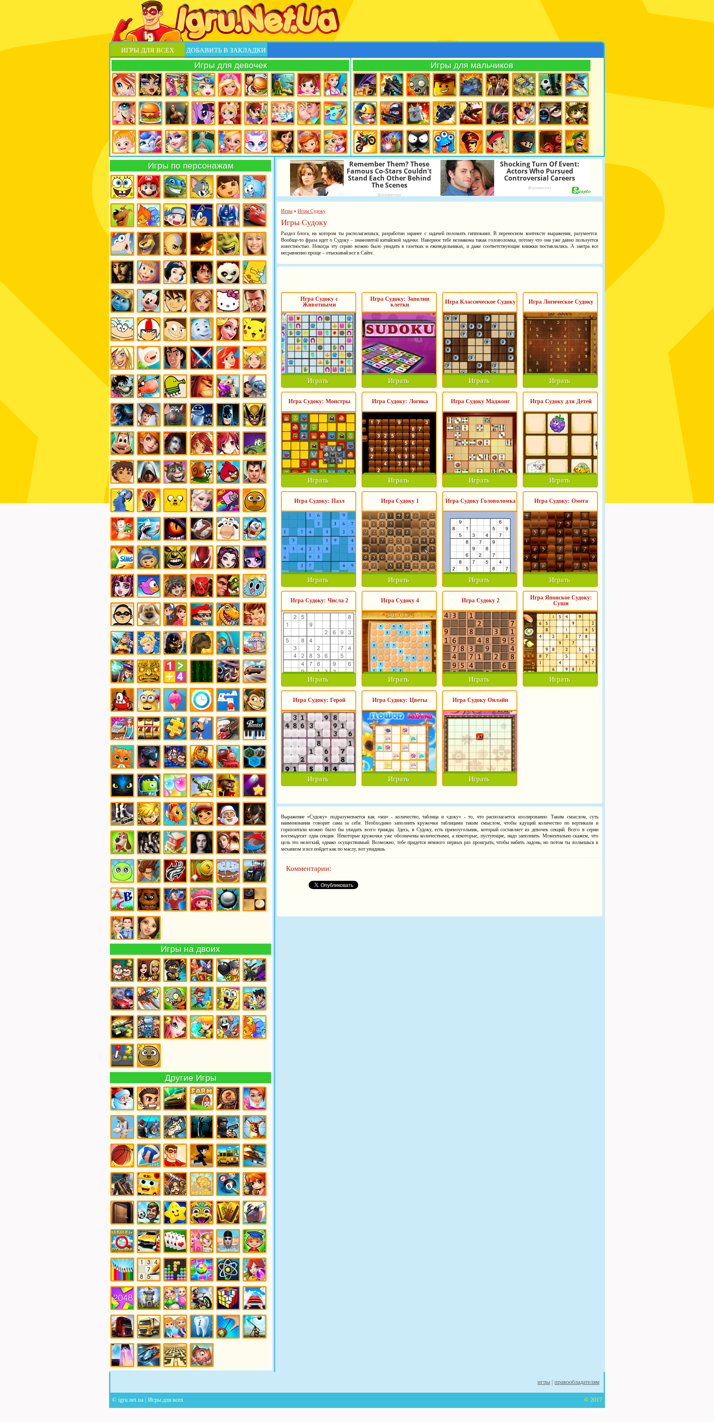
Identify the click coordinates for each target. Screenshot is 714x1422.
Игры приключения (177, 113)
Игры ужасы (201, 1127)
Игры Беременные (175, 1298)
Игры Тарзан (148, 871)
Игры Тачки (254, 215)
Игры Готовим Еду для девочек (256, 84)
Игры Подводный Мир (201, 757)
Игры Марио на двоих (201, 998)
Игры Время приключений (175, 500)
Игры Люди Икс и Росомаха (254, 415)
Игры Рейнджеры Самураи (148, 500)
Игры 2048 (122, 1298)
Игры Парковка (148, 1241)
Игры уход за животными (150, 141)
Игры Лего (444, 84)
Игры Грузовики (122, 1326)
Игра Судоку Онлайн (480, 700)
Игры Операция (203, 141)
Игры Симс (122, 557)
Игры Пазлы (175, 728)
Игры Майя (148, 671)
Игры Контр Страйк (391, 113)
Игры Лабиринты (175, 1355)
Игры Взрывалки (550, 141)
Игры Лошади (201, 643)
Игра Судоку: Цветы (399, 700)
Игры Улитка (201, 472)
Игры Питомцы (122, 757)
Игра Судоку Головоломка (480, 501)
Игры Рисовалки (122, 1269)
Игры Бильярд (228, 1184)
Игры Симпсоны (254, 272)
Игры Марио (148, 186)
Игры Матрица (201, 671)
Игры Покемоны (254, 329)
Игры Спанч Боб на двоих (228, 998)
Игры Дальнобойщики (148, 1326)
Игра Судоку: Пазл (319, 501)
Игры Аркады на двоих (122, 1055)
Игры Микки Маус (148, 301)
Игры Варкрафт (228, 586)
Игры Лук (228, 643)
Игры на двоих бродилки (201, 970)
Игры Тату (175, 871)
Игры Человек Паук (201, 557)
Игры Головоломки (228, 1298)
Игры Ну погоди (122, 386)
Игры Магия (122, 671)
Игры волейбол (148, 1155)
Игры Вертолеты (254, 1155)
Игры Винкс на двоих (175, 1027)
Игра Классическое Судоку (480, 302)
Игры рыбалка (148, 1127)
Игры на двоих (190, 949)
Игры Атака (175, 1184)
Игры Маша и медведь (148, 272)
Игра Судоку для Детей (561, 401)
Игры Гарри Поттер (201, 272)
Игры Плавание (228, 1241)
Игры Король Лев (201, 386)
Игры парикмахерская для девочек (203, 84)
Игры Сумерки (201, 842)
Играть (317, 381)
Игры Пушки (201, 785)
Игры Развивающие (254, 1241)
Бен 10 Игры (175, 301)
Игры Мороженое (175, 700)
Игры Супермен (254, 472)
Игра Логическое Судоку (560, 302)
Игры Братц (201, 301)
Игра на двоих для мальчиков (122, 970)
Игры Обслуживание (122, 728)
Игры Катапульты (254, 1326)
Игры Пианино (254, 728)
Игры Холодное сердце (201, 500)
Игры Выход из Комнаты (122, 1212)
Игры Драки (497, 84)
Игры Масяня (122, 329)
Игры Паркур (471, 113)
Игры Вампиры (175, 443)
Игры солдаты (175, 1127)
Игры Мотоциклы (365, 141)
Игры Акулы (148, 529)
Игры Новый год (122, 1098)
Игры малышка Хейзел (124, 141)
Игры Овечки (228, 529)
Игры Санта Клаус (228, 814)
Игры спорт (201, 1155)
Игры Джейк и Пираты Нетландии (497, 141)
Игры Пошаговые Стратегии (254, 757)
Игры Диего (122, 472)
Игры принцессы (177, 141)
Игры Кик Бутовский (148, 329)
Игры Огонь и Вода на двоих (254, 1027)
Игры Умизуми (148, 557)
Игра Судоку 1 (400, 501)
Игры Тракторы (254, 871)
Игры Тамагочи (122, 871)
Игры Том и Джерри (201, 186)
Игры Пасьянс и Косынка (175, 1241)
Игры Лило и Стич (254, 386)
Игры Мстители (391, 141)
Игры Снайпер (550, 113)
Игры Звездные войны (201, 358)
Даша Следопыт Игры (228, 186)
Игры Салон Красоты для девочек (254, 1098)
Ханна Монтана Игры (254, 243)
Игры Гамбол (254, 586)
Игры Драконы (175, 529)
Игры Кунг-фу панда (228, 272)
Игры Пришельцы (148, 785)
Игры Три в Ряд (201, 1269)
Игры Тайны (228, 842)
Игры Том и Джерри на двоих (228, 1027)
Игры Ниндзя (524, 141)
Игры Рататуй (175, 415)
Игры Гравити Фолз (175, 614)
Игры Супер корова (148, 386)
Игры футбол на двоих (254, 998)
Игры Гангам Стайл (122, 614)
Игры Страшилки (148, 842)
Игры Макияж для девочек (124, 113)
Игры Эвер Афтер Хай (228, 557)
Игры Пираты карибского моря (122, 272)
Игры (544, 1382)
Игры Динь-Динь (254, 614)
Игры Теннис (201, 871)
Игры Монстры (444, 141)
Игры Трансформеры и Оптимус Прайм (228, 215)
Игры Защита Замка (418, 113)
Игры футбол (550, 84)
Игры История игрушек (148, 415)
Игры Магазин (254, 643)
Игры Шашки (254, 899)
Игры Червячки (122, 529)
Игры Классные (148, 1098)
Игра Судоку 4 (400, 600)
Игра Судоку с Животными (319, 302)
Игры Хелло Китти (228, 301)
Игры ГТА (254, 301)
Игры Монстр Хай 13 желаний (122, 586)
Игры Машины (254, 671)
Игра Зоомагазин (335, 141)
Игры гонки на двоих (122, 998)
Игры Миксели (122, 700)
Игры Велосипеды (201, 1298)
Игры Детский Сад (175, 1326)
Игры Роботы (497, 113)
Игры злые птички (228, 472)
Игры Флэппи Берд (148, 586)
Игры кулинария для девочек (150, 113)
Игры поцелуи (309, 113)
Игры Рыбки (175, 814)
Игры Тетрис (175, 1269)
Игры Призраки (201, 529)
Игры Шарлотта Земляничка (201, 899)
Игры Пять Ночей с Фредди (148, 899)
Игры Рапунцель (228, 329)
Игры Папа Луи (201, 728)
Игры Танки (471, 84)
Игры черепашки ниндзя (175, 186)
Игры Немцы (471, 141)
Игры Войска (577, 141)
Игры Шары (228, 899)
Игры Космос (148, 1355)
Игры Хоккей (175, 899)
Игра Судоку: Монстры (319, 401)
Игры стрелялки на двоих (175, 970)
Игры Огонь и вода (148, 215)
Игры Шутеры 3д (122, 1184)
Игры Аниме (228, 443)
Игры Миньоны (148, 700)
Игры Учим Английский (122, 899)
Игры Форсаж (175, 1098)
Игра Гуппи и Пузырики (201, 614)
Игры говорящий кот (175, 472)
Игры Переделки (201, 1241)
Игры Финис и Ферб (122, 243)
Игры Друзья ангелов (122, 358)
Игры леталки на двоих (148, 998)
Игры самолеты (577, 84)
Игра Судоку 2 (481, 600)
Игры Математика (175, 671)
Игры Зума (201, 1212)
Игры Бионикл (201, 586)
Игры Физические (228, 1269)
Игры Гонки (365, 84)
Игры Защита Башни (148, 1298)
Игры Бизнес (201, 1184)
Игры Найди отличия (122, 1241)
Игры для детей (175, 1212)
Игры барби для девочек (229, 84)
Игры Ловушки (201, 1355)
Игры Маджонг (228, 1212)
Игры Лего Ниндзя (175, 643)
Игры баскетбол (122, 1155)
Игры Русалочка (228, 358)
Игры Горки (254, 1298)
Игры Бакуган (175, 586)
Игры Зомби (418, 84)
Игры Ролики (122, 814)
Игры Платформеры (148, 757)
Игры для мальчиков (472, 65)
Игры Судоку (148, 1269)
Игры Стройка (175, 842)
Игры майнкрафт (365, 113)
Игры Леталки (444, 113)
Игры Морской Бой (254, 1212)
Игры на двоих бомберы (228, 970)
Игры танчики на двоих (122, 1027)
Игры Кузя (122, 443)
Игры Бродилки (282, 84)
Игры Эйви (148, 928)
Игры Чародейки (201, 443)
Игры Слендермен (254, 814)
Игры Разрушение (228, 785)
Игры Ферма (201, 1098)
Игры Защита (122, 643)
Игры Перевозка (228, 728)
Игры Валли (201, 415)
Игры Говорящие (148, 614)
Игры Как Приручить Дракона (122, 785)
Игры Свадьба (229, 141)
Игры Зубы (201, 1326)
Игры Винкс (124, 84)
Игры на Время (201, 700)
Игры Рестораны (282, 141)
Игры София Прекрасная (309, 141)
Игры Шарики (254, 1269)
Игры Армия (577, 113)
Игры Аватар (175, 243)
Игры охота (254, 1127)
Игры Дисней (175, 272)
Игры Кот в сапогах (201, 243)
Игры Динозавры (228, 614)
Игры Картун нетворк (148, 358)
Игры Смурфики (122, 301)
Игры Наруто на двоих (201, 1027)
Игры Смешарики (254, 186)
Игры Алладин (175, 358)
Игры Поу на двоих (148, 1055)
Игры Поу (254, 500)
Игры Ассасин (148, 472)
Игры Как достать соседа (122, 1127)
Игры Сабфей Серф (201, 814)
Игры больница (229, 113)
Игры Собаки (122, 842)
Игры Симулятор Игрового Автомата (148, 728)
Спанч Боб (122, 186)
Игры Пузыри (175, 785)
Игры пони (203, 113)
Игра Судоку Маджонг (480, 401)
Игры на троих (148, 1027)
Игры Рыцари (524, 113)
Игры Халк (175, 557)
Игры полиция (228, 1127)
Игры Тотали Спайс (254, 358)
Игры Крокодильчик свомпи (254, 443)
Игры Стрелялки (391, 84)
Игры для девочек (230, 65)
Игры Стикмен (418, 141)
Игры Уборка (335, 84)
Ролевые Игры (148, 814)
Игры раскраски (335, 113)
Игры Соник (201, 215)
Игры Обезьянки (254, 700)
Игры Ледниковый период (228, 386)
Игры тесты (282, 113)
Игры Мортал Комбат (122, 415)
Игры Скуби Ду (122, 215)
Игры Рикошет (254, 785)
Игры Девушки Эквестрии (254, 557)
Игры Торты (228, 871)
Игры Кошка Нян (228, 500)
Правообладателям (577, 1382)
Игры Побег (175, 757)
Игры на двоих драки (254, 970)
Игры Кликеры (122, 1355)
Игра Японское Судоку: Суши (561, 600)
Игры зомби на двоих (175, 998)
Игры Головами (148, 1212)
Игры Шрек (228, 243)
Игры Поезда (228, 757)
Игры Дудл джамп (175, 386)
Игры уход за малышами (309, 84)
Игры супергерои (175, 1155)
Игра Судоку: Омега (561, 501)
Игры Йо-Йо (228, 1326)
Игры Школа (122, 928)
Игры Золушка (148, 643)
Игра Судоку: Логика (400, 401)
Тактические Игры (254, 842)
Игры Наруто (175, 215)
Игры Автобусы (148, 1184)
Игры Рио (122, 500)
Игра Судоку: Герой (319, 700)
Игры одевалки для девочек (177, 84)
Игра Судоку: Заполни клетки (399, 302)
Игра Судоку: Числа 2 (319, 600)
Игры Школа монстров (150, 84)
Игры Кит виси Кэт (175, 329)
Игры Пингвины (254, 529)
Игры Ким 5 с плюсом (148, 443)
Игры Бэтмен (228, 415)
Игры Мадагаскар (148, 243)
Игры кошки (256, 141)
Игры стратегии (524, 84)
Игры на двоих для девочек (148, 970)
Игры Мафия (228, 671)
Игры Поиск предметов (228, 1098)
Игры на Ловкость (228, 700)
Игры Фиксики (201, 329)
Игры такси (228, 1155)
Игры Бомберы (254, 1184)
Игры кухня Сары (256, 113)
